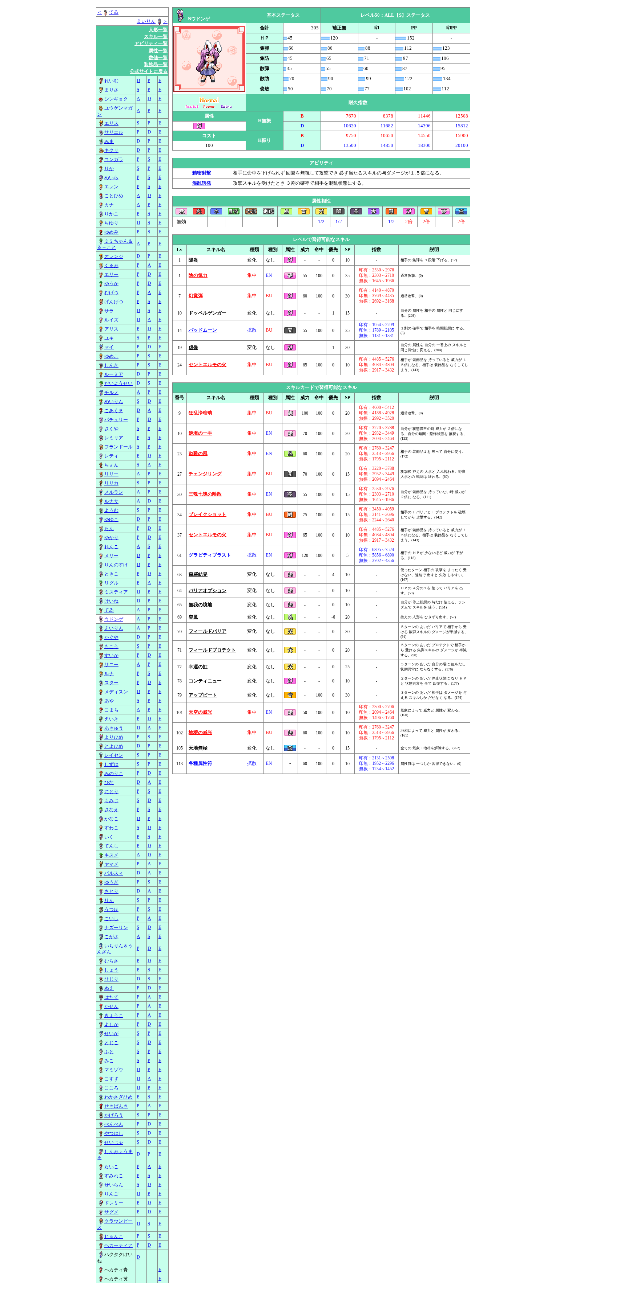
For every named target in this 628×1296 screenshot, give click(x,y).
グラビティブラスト (210, 555)
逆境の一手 (200, 433)
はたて (111, 997)
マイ (109, 347)
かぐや (111, 637)
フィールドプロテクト (212, 650)
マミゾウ (113, 1070)
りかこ (111, 214)
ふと (109, 1051)
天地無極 (198, 748)
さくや (111, 428)
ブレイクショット (207, 514)
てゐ (109, 610)
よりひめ (113, 737)
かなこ (111, 818)
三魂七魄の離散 (205, 494)
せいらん (113, 1185)
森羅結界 (198, 574)
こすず (111, 1079)
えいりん (113, 628)
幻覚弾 (196, 295)
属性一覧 (158, 50)
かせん (111, 1006)
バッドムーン (203, 330)
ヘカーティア (118, 1245)
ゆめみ (111, 232)
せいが (111, 1033)
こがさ (111, 936)
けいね (111, 601)
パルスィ (113, 873)
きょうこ (113, 1015)
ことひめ (113, 195)
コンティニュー (205, 681)
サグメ (111, 1212)
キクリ (111, 150)
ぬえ (109, 988)
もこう (111, 646)
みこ (109, 1060)
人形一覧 (158, 29)
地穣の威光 (200, 732)
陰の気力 (198, 275)
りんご (111, 1194)
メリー (111, 555)
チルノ (111, 392)
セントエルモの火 (207, 364)
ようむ (111, 510)
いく (109, 837)
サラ (109, 310)
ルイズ (111, 320)
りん (109, 900)
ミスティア (116, 592)
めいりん (113, 401)
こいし (111, 918)
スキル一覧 (156, 36)
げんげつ (113, 301)
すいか (111, 655)
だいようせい (118, 383)
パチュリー (116, 419)
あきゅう (113, 728)
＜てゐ (107, 12)
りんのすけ (116, 564)
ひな (109, 782)
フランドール (118, 447)
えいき (111, 719)
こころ (111, 1088)
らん (109, 528)
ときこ (111, 574)
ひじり (111, 979)
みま (109, 141)
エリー (111, 274)
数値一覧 (158, 57)
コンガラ (113, 159)
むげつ (111, 292)
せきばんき (116, 1106)
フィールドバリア (207, 631)
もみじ (111, 800)
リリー (111, 474)
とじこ (111, 1042)
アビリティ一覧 (151, 43)
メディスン (116, 691)
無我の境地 (200, 604)
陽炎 (193, 260)
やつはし (113, 1133)
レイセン (113, 755)
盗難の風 (198, 453)
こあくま (113, 410)
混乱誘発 (201, 183)
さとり (111, 891)
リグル (111, 583)
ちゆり (111, 223)
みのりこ (113, 773)
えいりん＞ (152, 21)
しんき (111, 365)
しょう (111, 970)
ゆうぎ (111, 882)
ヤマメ (111, 864)
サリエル (113, 132)
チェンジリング (205, 473)
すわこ (111, 827)
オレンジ (113, 256)
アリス (111, 329)
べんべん (113, 1124)
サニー (111, 664)
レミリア (113, 437)
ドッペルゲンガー (207, 313)
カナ (109, 205)
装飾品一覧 (156, 64)
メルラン (113, 492)
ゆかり (111, 537)
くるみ (111, 265)
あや (109, 701)
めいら (111, 177)
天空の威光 (200, 712)
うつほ (111, 909)
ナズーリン (116, 927)
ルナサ (111, 501)
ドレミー (113, 1203)
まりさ (111, 90)
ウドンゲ (113, 619)
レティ (111, 456)
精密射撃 (201, 173)
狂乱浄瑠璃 (200, 412)
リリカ (111, 483)
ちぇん (111, 465)
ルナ (109, 673)
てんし (111, 846)
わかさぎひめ (118, 1097)
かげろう (113, 1115)
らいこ (111, 1166)
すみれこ (113, 1175)
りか (109, 168)
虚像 (193, 347)
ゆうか (111, 283)
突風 (193, 617)
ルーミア (113, 374)
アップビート (203, 695)
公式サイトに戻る (149, 71)
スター (111, 682)
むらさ (111, 961)
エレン (111, 186)
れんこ (111, 546)
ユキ (109, 338)
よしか (111, 1024)
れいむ (111, 80)
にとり (111, 791)
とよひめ (113, 746)
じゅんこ (113, 1236)
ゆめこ (111, 356)
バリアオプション (207, 590)
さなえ (111, 809)
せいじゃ (113, 1142)
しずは (111, 764)
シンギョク (116, 99)
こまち (111, 710)
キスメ (111, 855)
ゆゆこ (111, 519)
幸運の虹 (198, 666)
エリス (111, 123)
